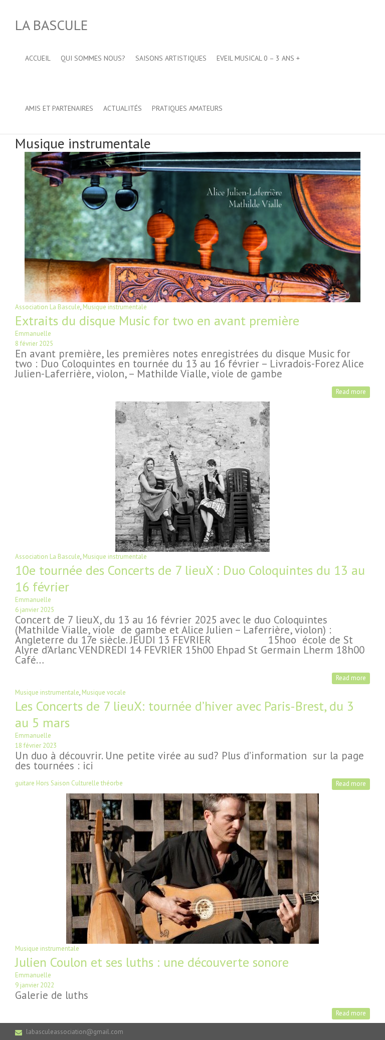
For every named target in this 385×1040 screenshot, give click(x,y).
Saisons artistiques (171, 58)
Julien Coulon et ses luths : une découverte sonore (152, 962)
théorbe (112, 783)
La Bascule (51, 25)
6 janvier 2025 (34, 609)
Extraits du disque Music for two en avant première (157, 320)
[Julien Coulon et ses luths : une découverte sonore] (192, 798)
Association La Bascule (47, 307)
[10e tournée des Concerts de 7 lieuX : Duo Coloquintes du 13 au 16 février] (192, 406)
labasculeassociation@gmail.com (74, 1031)
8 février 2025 (34, 343)
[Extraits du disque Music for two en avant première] (192, 156)
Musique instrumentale (115, 307)
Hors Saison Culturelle (67, 783)
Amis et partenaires (59, 108)
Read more (351, 391)
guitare (25, 783)
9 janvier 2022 (34, 985)
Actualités (122, 108)
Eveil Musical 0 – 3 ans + (258, 58)
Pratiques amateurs (187, 108)
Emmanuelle (33, 333)
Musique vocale (104, 692)
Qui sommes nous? (93, 58)
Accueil (38, 58)
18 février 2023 (36, 745)
